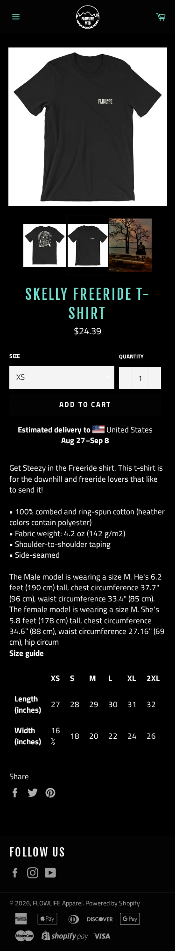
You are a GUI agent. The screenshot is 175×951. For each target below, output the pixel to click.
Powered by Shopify (112, 903)
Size (14, 356)
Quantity (131, 357)
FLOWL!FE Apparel (58, 903)
